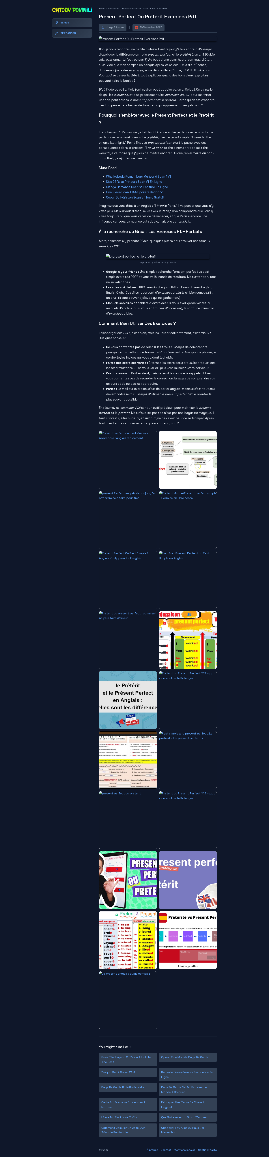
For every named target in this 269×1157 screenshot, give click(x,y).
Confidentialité (207, 1150)
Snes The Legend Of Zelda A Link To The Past (126, 1059)
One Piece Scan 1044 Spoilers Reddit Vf (135, 192)
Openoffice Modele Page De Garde (184, 1057)
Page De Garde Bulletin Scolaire (123, 1087)
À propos (152, 1150)
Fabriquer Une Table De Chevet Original (182, 1104)
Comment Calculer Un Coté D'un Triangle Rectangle (123, 1130)
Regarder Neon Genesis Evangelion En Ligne (187, 1074)
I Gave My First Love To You (119, 1117)
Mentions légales (184, 1150)
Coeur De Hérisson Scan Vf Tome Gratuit (135, 197)
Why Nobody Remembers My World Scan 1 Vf (138, 177)
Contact (166, 1150)
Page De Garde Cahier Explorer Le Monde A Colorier (184, 1089)
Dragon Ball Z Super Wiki (118, 1072)
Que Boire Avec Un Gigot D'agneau (184, 1117)
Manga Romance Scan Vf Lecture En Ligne (137, 187)
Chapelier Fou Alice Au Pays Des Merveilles (183, 1130)
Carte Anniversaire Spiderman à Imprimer (123, 1104)
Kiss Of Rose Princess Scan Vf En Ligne (134, 182)
